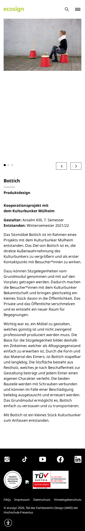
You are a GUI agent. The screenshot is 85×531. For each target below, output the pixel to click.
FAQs (7, 500)
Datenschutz (41, 500)
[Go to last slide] (61, 166)
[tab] (5, 165)
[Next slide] (75, 166)
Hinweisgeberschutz (67, 500)
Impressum (22, 500)
